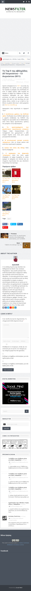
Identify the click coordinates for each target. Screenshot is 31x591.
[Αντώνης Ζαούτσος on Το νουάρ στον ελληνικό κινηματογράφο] (4, 518)
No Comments (11, 80)
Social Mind (19, 587)
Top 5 (5, 80)
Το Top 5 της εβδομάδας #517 (6, 180)
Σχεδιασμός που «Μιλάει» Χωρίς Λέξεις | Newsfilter (18, 503)
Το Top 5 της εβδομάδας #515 (6, 197)
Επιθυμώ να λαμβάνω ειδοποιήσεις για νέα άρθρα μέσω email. (15, 364)
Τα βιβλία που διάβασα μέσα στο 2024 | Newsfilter (17, 459)
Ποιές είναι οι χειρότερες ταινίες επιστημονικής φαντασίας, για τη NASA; (17, 237)
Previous (14, 233)
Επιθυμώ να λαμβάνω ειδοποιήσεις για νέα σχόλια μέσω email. (15, 357)
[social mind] (15, 393)
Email (27, 82)
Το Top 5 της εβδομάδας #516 (15, 180)
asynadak (10, 79)
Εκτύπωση (20, 82)
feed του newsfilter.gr (11, 105)
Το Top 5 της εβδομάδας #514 (15, 197)
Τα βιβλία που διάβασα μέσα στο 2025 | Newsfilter (17, 474)
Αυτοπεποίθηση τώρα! (16, 506)
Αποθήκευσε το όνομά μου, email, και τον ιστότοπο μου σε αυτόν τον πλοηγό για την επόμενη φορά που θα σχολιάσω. (14, 348)
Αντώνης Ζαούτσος (14, 516)
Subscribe (6, 428)
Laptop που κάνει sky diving (14, 148)
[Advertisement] (15, 34)
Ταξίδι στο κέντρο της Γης (13, 245)
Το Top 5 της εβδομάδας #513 (6, 213)
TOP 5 (19, 86)
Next (18, 243)
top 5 (9, 218)
